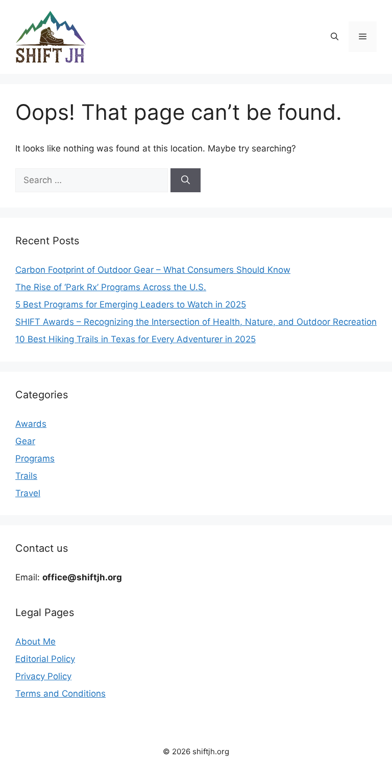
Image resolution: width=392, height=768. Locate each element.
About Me (35, 641)
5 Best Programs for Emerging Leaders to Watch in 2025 (130, 304)
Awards (30, 424)
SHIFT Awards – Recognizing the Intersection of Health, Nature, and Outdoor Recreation (196, 322)
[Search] (185, 180)
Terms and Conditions (60, 693)
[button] (335, 36)
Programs (35, 458)
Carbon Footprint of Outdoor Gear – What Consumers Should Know (152, 270)
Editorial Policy (45, 659)
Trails (26, 476)
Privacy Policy (43, 676)
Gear (25, 441)
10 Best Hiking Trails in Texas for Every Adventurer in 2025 (135, 339)
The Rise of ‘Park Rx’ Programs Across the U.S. (110, 287)
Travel (27, 493)
